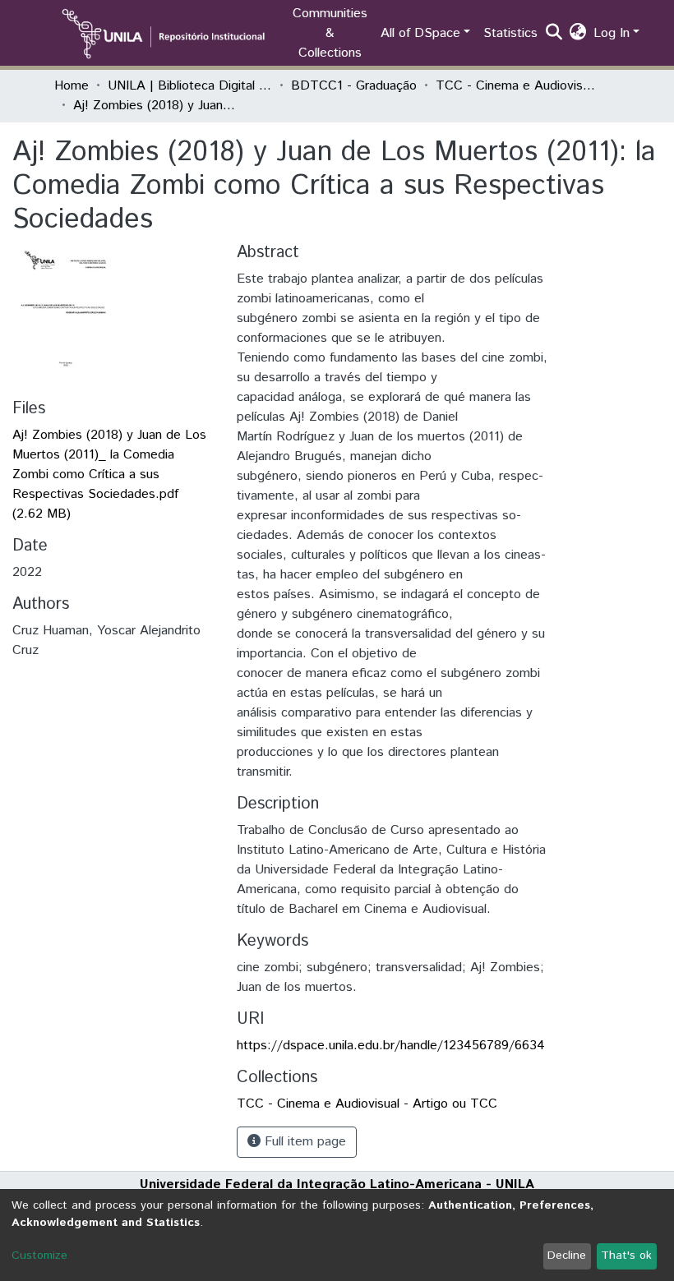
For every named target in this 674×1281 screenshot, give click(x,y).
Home (71, 85)
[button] (578, 34)
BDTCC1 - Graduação (354, 85)
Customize (39, 1255)
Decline (566, 1255)
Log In (611, 33)
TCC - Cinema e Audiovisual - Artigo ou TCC (518, 85)
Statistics (510, 33)
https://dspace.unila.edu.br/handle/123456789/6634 (391, 1045)
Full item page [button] (303, 1141)
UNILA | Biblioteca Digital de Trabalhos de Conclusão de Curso (190, 85)
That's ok (626, 1255)
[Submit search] (554, 34)
